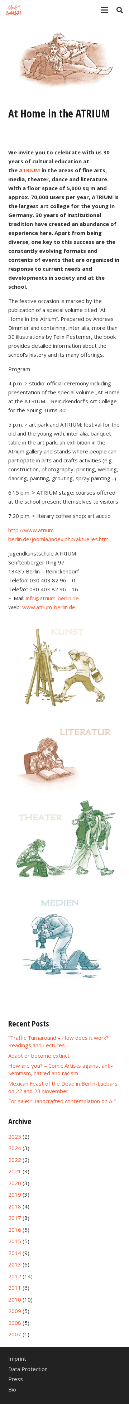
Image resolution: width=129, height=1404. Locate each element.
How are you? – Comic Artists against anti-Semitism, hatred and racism (60, 1069)
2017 (14, 1217)
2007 (14, 1334)
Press (15, 1379)
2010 (14, 1299)
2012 (14, 1276)
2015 (14, 1241)
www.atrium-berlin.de (48, 607)
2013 (14, 1264)
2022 (14, 1159)
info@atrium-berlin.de (52, 598)
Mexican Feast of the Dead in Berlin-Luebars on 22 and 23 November (63, 1087)
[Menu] (105, 10)
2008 (14, 1322)
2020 (14, 1183)
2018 (14, 1206)
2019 (14, 1194)
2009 (14, 1310)
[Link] (13, 10)
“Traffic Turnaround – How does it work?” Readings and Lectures (59, 1041)
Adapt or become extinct (39, 1055)
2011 (14, 1287)
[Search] (120, 10)
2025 (14, 1136)
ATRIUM (29, 170)
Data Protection (28, 1368)
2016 (14, 1229)
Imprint (17, 1358)
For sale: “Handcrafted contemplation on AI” (62, 1101)
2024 (14, 1147)
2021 (14, 1171)
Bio (12, 1389)
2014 (14, 1252)
